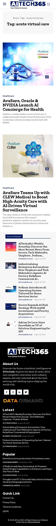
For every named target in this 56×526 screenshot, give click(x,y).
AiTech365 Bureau (25, 282)
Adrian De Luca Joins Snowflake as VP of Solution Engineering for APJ (34, 327)
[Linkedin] (19, 392)
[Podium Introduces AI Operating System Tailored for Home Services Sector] (10, 289)
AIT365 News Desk (25, 259)
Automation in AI (10, 423)
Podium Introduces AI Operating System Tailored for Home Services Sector (32, 292)
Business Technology (12, 436)
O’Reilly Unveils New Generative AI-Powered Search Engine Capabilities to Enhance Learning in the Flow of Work (27, 469)
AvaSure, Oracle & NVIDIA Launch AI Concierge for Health (23, 105)
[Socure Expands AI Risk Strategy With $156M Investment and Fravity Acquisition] (10, 306)
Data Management (10, 462)
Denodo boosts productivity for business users (26, 458)
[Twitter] (25, 392)
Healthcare (8, 96)
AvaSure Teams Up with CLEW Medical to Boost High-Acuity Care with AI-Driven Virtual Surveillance (26, 201)
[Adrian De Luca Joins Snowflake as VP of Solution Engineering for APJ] (10, 324)
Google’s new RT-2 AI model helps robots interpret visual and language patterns (28, 480)
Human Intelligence (11, 485)
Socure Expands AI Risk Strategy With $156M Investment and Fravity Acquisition (33, 309)
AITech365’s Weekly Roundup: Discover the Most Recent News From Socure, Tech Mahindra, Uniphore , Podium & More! (27, 417)
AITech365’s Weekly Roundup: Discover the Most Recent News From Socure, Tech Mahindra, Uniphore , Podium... (33, 249)
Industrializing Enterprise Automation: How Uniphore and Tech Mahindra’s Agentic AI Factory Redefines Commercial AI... (33, 271)
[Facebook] (6, 392)
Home (16, 18)
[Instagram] (12, 392)
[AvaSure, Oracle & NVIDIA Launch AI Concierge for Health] (28, 64)
